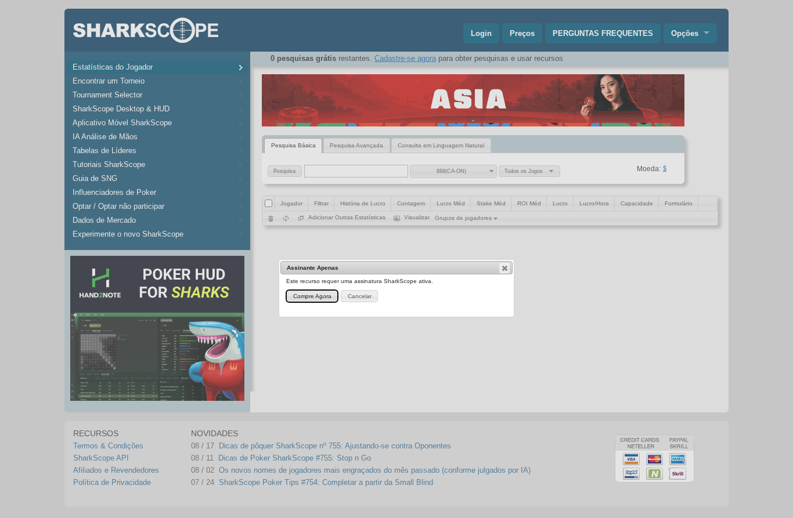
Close (504, 268)
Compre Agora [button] (312, 296)
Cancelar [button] (360, 296)
